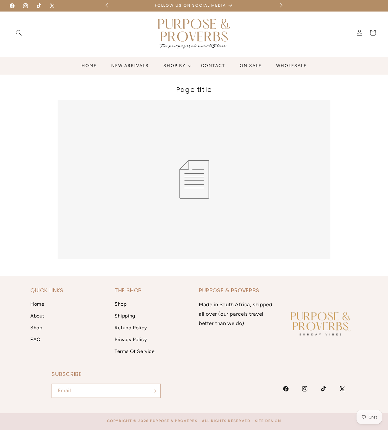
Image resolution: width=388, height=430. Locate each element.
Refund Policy (131, 328)
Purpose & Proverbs (173, 421)
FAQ (35, 339)
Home (37, 304)
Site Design (268, 421)
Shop (36, 328)
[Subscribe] (153, 391)
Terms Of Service (135, 351)
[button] (18, 32)
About (37, 316)
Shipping (125, 316)
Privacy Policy (131, 339)
